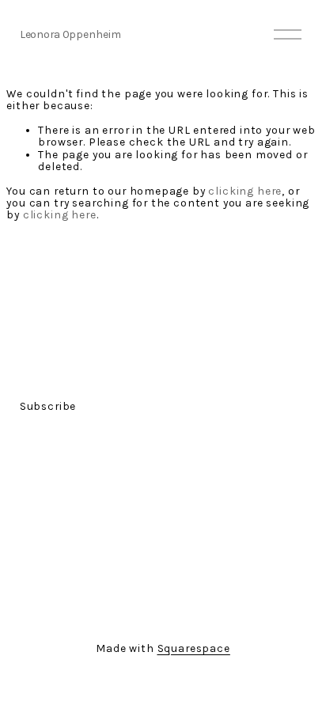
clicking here (245, 190)
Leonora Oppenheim (70, 34)
